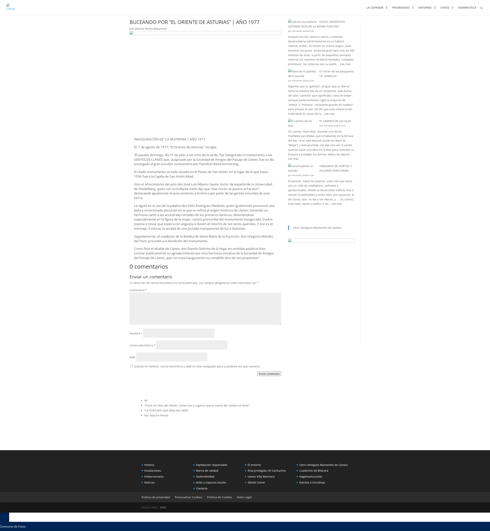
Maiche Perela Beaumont (151, 28)
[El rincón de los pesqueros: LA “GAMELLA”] (302, 73)
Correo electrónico (142, 345)
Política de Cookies (219, 497)
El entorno (254, 465)
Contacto (201, 488)
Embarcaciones (154, 476)
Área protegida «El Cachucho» (267, 470)
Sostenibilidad (205, 476)
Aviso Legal (244, 497)
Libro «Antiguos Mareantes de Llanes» (317, 227)
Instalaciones (152, 470)
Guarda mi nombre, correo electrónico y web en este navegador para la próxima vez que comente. (197, 366)
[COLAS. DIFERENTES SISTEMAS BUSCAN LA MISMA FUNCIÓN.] (302, 22)
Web (132, 357)
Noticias (149, 482)
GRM (163, 507)
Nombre (136, 333)
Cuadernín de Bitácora (313, 470)
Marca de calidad (207, 470)
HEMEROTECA (467, 7)
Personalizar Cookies (188, 497)
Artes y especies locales (211, 482)
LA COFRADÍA (374, 7)
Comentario (138, 290)
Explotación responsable (211, 465)
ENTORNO (425, 7)
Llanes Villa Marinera (261, 476)
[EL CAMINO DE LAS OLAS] (302, 123)
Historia (149, 465)
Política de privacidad (156, 497)
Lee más (345, 64)
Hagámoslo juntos (310, 476)
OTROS (444, 7)
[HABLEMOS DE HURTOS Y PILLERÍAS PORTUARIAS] (302, 168)
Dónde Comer (256, 482)
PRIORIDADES (401, 7)
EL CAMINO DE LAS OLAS (335, 121)
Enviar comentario (269, 373)
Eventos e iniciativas (312, 482)
